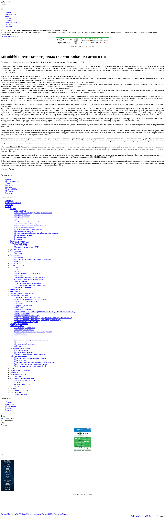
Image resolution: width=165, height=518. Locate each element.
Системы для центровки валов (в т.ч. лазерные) (32, 259)
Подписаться (9, 418)
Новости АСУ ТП (14, 36)
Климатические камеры (23, 352)
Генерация (18, 271)
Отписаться (8, 421)
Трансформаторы (21, 281)
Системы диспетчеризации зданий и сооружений (33, 332)
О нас (7, 183)
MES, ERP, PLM (20, 245)
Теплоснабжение (20, 334)
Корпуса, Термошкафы (23, 306)
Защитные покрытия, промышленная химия (31, 340)
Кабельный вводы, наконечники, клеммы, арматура (34, 362)
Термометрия (19, 219)
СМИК (17, 261)
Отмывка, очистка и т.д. (23, 384)
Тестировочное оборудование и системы (29, 354)
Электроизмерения (21, 237)
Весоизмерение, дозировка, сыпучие (28, 229)
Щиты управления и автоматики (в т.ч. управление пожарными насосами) (43, 318)
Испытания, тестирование (20, 348)
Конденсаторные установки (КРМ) (27, 273)
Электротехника (16, 392)
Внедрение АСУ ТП (17, 265)
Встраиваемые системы (19, 336)
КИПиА (13, 209)
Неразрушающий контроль (20, 370)
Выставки (9, 408)
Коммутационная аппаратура (25, 301)
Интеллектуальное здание (24, 330)
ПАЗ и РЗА (18, 275)
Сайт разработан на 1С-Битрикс (143, 516)
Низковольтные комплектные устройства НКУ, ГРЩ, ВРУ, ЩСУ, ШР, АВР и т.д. (45, 312)
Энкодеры (18, 239)
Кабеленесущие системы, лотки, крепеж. (30, 358)
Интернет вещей (16, 249)
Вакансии (9, 410)
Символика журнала (13, 203)
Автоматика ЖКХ (17, 326)
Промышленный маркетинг (25, 344)
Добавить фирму (11, 406)
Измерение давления (22, 215)
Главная (4, 36)
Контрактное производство (24, 380)
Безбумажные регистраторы (25, 223)
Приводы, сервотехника (19, 324)
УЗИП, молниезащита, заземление (27, 283)
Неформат (18, 342)
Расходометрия (20, 211)
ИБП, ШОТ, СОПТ (17, 291)
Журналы (9, 205)
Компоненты (19, 304)
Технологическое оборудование (22, 378)
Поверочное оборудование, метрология (29, 221)
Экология (13, 388)
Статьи (8, 207)
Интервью (9, 201)
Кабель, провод (20, 360)
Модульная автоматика (23, 310)
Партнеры (9, 191)
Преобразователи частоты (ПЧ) (22, 293)
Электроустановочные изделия (26, 322)
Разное (12, 338)
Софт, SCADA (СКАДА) (19, 243)
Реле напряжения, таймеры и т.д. (27, 316)
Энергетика (14, 267)
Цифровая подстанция (23, 287)
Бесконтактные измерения (24, 227)
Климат (13, 368)
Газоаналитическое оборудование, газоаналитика (33, 213)
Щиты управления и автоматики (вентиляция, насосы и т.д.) (37, 320)
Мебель (17, 382)
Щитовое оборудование (19, 295)
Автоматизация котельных (24, 328)
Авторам (8, 187)
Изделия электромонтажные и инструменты (31, 299)
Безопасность (15, 289)
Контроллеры (15, 263)
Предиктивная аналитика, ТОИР (27, 247)
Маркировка (19, 308)
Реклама (8, 193)
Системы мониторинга (19, 251)
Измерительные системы (23, 231)
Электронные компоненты (20, 390)
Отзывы (8, 402)
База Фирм (9, 404)
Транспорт (18, 253)
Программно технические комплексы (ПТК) (31, 277)
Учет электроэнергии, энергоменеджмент (30, 285)
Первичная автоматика (23, 235)
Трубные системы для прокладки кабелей (30, 366)
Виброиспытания (21, 350)
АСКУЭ (17, 269)
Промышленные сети (18, 374)
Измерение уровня (21, 217)
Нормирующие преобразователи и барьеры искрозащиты (36, 233)
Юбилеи (17, 346)
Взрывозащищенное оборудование (27, 297)
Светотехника (15, 376)
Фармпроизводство (17, 241)
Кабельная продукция (18, 356)
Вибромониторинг (17, 255)
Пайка (16, 386)
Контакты (9, 185)
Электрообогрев (20, 394)
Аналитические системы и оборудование (30, 225)
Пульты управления (22, 314)
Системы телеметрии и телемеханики (28, 279)
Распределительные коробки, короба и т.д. (30, 364)
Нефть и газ (14, 372)
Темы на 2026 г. (11, 189)
